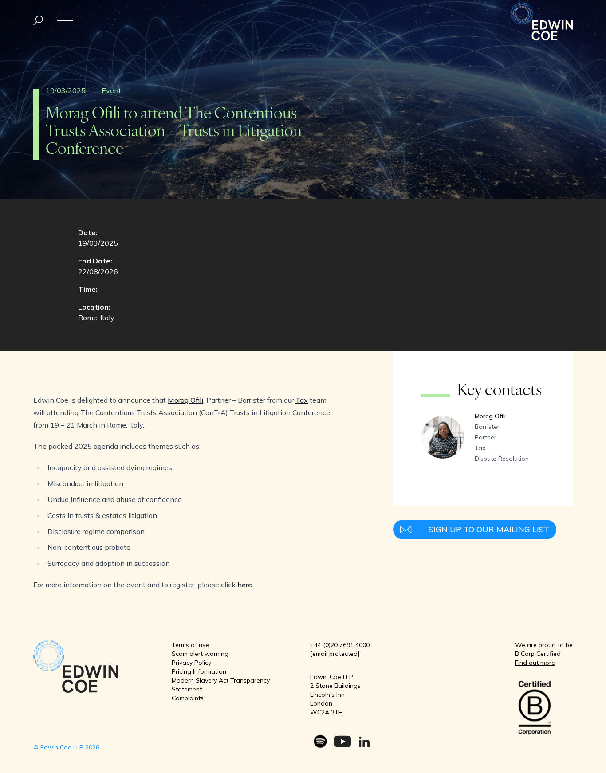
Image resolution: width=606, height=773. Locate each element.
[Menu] (38, 21)
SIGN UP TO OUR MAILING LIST (489, 529)
